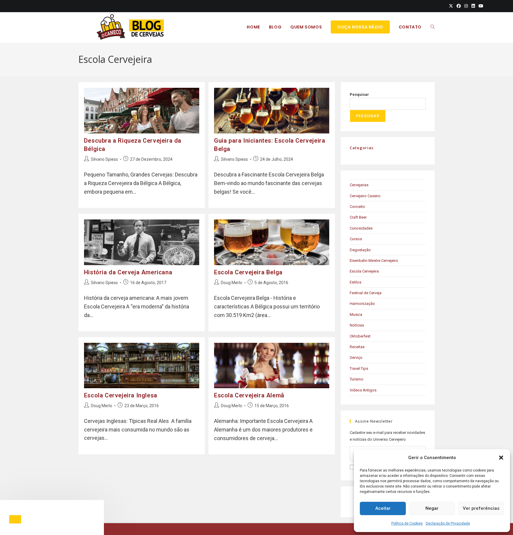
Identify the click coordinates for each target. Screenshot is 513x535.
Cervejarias (359, 185)
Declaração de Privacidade (448, 523)
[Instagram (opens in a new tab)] (466, 6)
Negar (431, 508)
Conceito (357, 206)
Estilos (355, 282)
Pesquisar (359, 94)
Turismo (356, 379)
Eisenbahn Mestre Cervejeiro (374, 260)
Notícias (357, 325)
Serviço (356, 357)
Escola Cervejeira (364, 271)
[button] (501, 458)
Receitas (357, 347)
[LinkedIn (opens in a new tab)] (473, 6)
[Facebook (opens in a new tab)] (459, 6)
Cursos (356, 239)
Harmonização (362, 303)
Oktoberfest (360, 336)
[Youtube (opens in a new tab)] (480, 6)
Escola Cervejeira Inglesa (120, 395)
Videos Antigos (363, 390)
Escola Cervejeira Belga (248, 272)
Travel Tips (359, 368)
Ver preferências (481, 508)
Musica (356, 314)
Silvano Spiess (104, 159)
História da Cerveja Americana (128, 272)
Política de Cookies (407, 523)
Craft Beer (358, 217)
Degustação (360, 250)
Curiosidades (361, 228)
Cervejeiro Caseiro (365, 196)
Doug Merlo (231, 282)
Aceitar (383, 508)
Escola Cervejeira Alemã (249, 395)
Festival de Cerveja (365, 293)
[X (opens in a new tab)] (451, 6)
